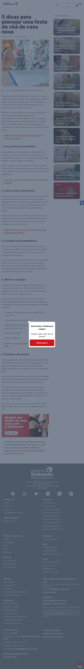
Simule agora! (42, 343)
